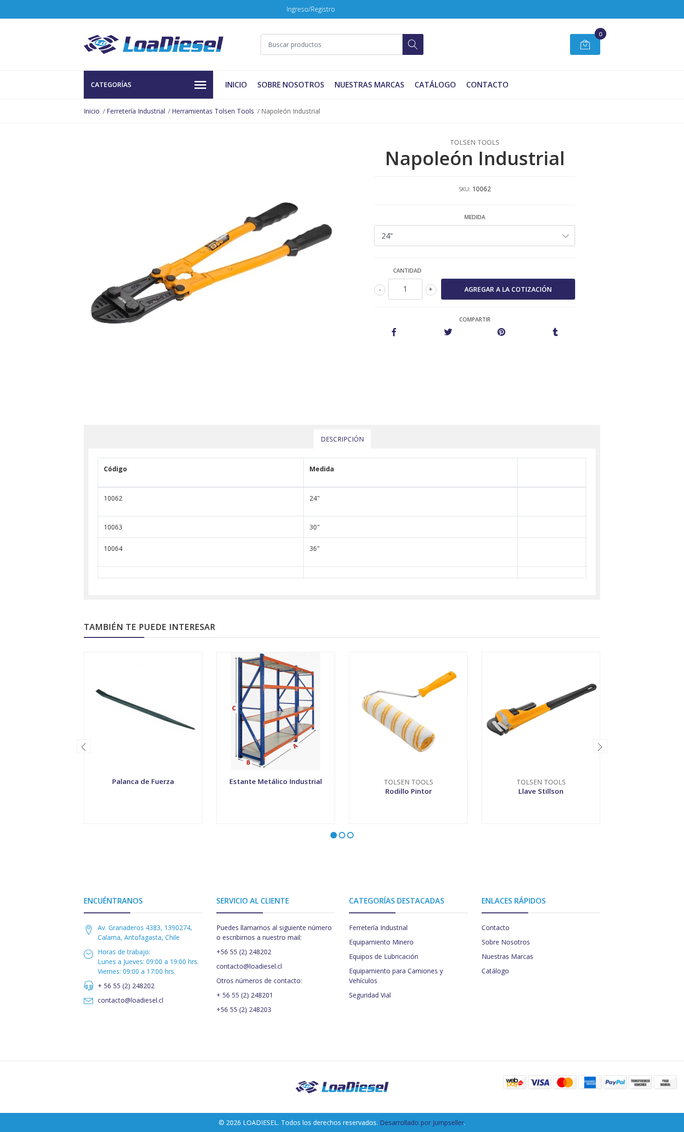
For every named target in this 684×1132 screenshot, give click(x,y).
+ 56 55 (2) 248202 (126, 985)
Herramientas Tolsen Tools (213, 111)
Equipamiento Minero (381, 942)
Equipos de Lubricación (383, 956)
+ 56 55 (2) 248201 (244, 995)
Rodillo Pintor (408, 791)
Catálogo (435, 85)
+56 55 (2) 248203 (243, 1009)
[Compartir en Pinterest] (501, 332)
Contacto (487, 85)
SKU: (464, 189)
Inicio (236, 85)
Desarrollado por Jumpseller (422, 1122)
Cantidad (407, 271)
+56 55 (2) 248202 (243, 951)
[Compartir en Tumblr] (555, 332)
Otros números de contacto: (259, 980)
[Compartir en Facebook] (394, 332)
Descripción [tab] (342, 439)
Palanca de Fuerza (143, 781)
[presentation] (84, 746)
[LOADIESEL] (153, 44)
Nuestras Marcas (369, 85)
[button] (333, 835)
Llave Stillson (540, 791)
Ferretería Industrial (136, 111)
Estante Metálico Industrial (275, 781)
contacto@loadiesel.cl (130, 1000)
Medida (474, 217)
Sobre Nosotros (290, 85)
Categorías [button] (111, 84)
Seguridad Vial (370, 995)
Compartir (474, 319)
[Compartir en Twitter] (448, 332)
